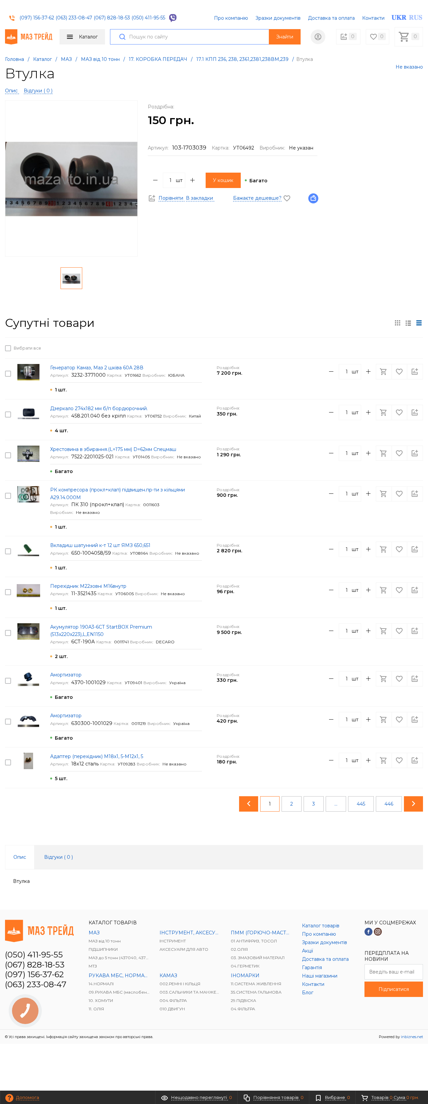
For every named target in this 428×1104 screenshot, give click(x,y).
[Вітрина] (398, 323)
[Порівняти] (415, 348)
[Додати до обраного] (400, 348)
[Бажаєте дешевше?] (315, 198)
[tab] (19, 857)
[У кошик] (385, 348)
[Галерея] (408, 323)
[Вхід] (318, 36)
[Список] (419, 323)
